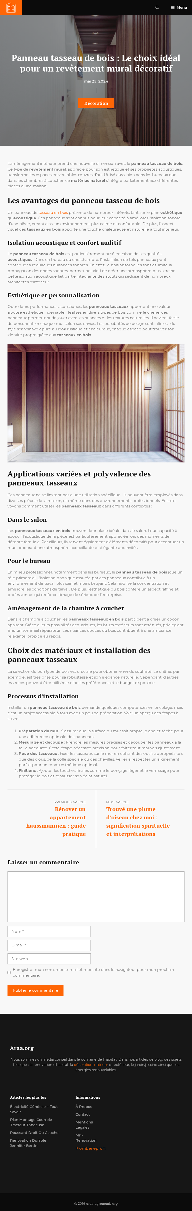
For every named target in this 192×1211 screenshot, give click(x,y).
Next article (117, 802)
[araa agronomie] (11, 7)
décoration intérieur (91, 1064)
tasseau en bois (53, 212)
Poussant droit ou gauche (34, 1132)
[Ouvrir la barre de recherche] (157, 7)
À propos (84, 1106)
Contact (83, 1114)
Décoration (96, 103)
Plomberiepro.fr (91, 1148)
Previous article (70, 802)
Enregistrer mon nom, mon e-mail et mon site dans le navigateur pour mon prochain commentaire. (93, 972)
